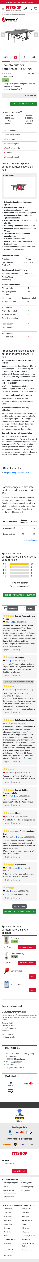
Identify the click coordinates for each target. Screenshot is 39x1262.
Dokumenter (10, 139)
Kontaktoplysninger (27, 1187)
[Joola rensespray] (6, 956)
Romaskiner (26, 1212)
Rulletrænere (26, 1232)
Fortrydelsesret (26, 1191)
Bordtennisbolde (17, 984)
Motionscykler (26, 1208)
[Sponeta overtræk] (6, 940)
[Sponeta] (10, 19)
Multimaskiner (8, 1216)
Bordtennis (7, 1220)
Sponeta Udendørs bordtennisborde (14, 14)
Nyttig (7, 650)
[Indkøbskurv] (36, 8)
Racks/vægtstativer (28, 1236)
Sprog (30, 608)
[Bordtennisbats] (6, 971)
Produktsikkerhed (12, 157)
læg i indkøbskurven (23, 104)
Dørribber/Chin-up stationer (28, 1245)
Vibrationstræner (27, 1250)
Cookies (5, 1187)
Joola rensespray (17, 954)
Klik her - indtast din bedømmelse (19, 595)
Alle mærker (8, 1256)
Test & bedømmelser (13, 148)
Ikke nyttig (16, 650)
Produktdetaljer (11, 130)
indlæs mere (19, 906)
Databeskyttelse (26, 1183)
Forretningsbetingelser (10, 1183)
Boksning (7, 1228)
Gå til (32, 976)
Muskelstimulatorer (10, 1250)
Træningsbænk (27, 1220)
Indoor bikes (8, 1224)
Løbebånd (7, 1212)
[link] (10, 1083)
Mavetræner (26, 1240)
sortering (12, 608)
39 (32, 564)
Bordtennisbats (17, 971)
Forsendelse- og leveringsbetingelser (9, 1192)
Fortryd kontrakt (19, 1171)
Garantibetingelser (12, 144)
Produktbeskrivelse (12, 135)
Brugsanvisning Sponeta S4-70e (16, 473)
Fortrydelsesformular (10, 1197)
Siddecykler (25, 1228)
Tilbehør (8, 153)
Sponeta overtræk (17, 938)
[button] (6, 57)
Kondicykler (8, 1232)
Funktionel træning (10, 1240)
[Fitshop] (14, 8)
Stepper (6, 1236)
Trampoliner (26, 1216)
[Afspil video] (19, 187)
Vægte (24, 1224)
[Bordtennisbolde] (6, 984)
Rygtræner (7, 1244)
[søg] (30, 8)
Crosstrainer (8, 1208)
